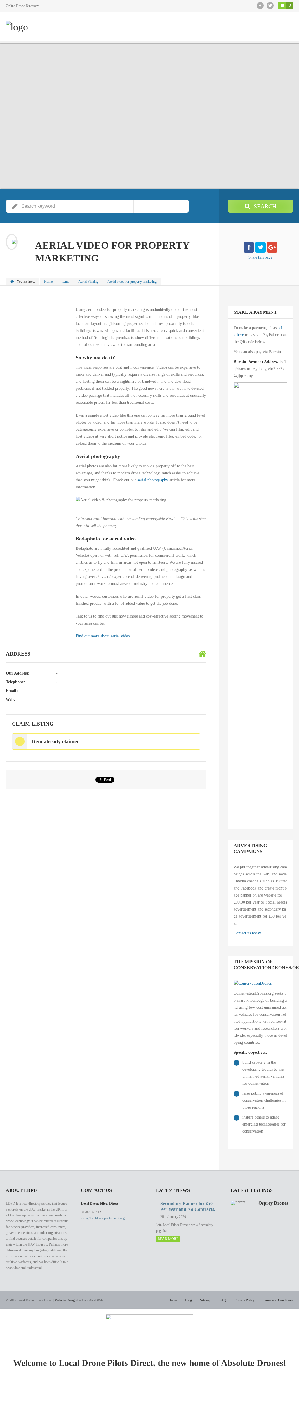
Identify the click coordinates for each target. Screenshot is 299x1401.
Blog (188, 1300)
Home (48, 282)
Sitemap (205, 1300)
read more (168, 1239)
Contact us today (247, 933)
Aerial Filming (88, 282)
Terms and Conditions (278, 1300)
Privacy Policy (244, 1300)
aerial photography (152, 480)
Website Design (66, 1300)
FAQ (222, 1300)
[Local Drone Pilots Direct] (17, 27)
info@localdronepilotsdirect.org (103, 1218)
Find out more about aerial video (103, 636)
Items (65, 282)
